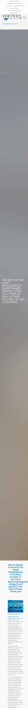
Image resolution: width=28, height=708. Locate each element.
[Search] (20, 17)
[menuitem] (14, 1)
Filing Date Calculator (18, 5)
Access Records (9, 5)
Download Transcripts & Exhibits (14, 3)
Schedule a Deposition (14, 1)
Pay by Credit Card (14, 8)
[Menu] (24, 17)
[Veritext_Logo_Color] (11, 17)
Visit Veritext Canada (14, 12)
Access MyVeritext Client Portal (10, 23)
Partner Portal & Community (14, 10)
